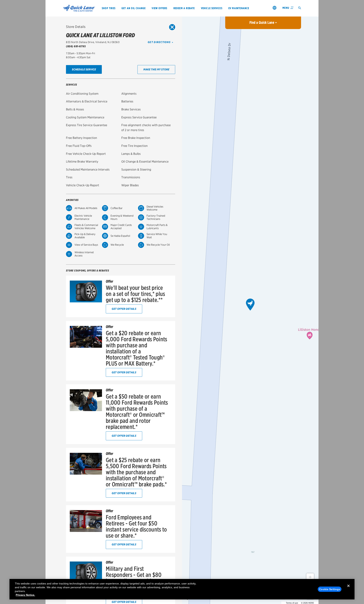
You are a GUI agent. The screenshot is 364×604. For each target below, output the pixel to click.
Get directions (159, 42)
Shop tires (108, 8)
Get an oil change (134, 8)
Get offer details (124, 308)
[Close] (348, 589)
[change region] (274, 7)
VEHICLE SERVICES (211, 8)
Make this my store (156, 69)
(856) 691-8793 (76, 46)
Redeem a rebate (184, 8)
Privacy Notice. (25, 594)
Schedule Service (84, 69)
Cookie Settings (329, 589)
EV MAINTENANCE (238, 8)
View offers (159, 8)
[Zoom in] (310, 577)
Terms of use (292, 603)
